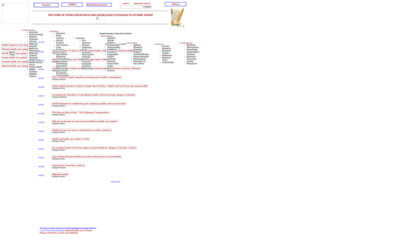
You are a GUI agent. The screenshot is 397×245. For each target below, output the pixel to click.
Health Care (34, 60)
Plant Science (60, 37)
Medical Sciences (33, 38)
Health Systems (33, 70)
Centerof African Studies (111, 40)
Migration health (60, 174)
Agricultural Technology (61, 62)
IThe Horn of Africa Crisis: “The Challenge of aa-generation (80, 112)
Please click (59, 233)
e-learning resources (97, 5)
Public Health (35, 67)
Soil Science (62, 45)
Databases (167, 55)
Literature (111, 52)
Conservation (62, 59)
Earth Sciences (86, 51)
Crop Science (60, 48)
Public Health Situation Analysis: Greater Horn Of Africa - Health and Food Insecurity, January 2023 (99, 86)
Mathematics (88, 68)
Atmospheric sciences (88, 55)
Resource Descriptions (193, 46)
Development (139, 59)
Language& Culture (112, 55)
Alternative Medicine (34, 52)
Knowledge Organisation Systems (193, 51)
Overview (33, 32)
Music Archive (110, 69)
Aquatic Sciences (86, 60)
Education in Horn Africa (139, 62)
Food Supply (62, 75)
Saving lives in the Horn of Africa (68, 165)
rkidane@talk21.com (79, 230)
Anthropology (113, 47)
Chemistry (87, 47)
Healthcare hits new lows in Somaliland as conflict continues (81, 130)
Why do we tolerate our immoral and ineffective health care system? (85, 121)
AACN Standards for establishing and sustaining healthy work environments (89, 104)
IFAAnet (175, 4)
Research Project (166, 52)
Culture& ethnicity (111, 60)
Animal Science (60, 41)
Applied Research (137, 46)
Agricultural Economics (61, 71)
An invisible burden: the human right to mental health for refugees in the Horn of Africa (94, 148)
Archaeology (113, 45)
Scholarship (168, 62)
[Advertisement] (109, 205)
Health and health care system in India (70, 139)
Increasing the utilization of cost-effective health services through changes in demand (93, 95)
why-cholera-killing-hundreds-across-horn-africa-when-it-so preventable (86, 156)
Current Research (166, 47)
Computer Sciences (86, 65)
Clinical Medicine (33, 42)
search (126, 3)
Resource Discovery (191, 57)
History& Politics (137, 50)
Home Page (12, 53)
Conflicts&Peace (141, 54)
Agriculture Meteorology (62, 67)
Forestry (60, 52)
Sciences (80, 38)
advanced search (142, 3)
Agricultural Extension (61, 55)
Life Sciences (86, 41)
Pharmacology (36, 34)
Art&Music (112, 49)
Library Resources (192, 62)
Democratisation (141, 56)
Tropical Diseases (33, 56)
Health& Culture (33, 75)
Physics (85, 45)
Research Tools (166, 59)
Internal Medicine (33, 47)
